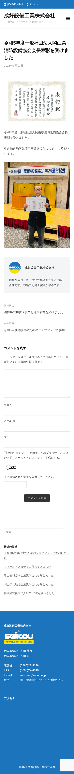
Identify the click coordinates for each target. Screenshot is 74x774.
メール (9, 420)
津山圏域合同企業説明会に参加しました (29, 575)
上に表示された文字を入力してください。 (30, 477)
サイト (8, 436)
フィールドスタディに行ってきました (27, 566)
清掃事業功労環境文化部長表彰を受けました (33, 312)
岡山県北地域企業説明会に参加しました (29, 584)
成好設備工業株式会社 (29, 16)
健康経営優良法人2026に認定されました (29, 593)
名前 (8, 404)
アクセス (34, 4)
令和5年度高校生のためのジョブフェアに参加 (34, 330)
